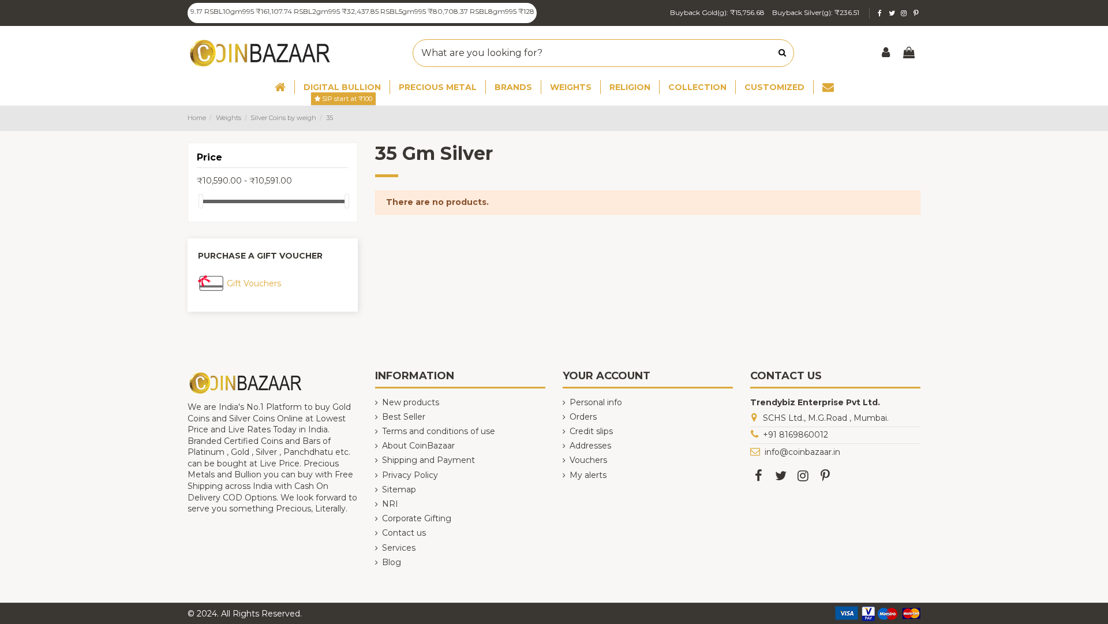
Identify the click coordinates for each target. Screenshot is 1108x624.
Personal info (596, 402)
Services (398, 548)
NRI (390, 504)
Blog (391, 562)
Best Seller (403, 417)
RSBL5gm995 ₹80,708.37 (414, 11)
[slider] (201, 201)
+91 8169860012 (795, 434)
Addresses (590, 445)
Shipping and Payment (428, 460)
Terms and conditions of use (438, 431)
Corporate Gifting (416, 518)
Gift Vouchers (254, 283)
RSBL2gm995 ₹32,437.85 (326, 11)
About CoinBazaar (418, 445)
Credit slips (591, 431)
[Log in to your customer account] (886, 53)
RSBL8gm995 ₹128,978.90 (505, 11)
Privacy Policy (410, 475)
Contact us (404, 533)
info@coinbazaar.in (802, 452)
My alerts (588, 475)
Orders (583, 417)
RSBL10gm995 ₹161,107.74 (238, 11)
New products (410, 402)
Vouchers (588, 460)
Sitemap (399, 489)
